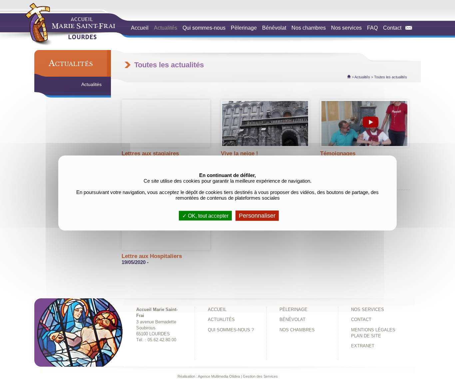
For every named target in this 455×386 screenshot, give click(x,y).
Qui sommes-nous (204, 28)
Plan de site (366, 336)
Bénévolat (274, 28)
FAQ (372, 28)
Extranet (362, 346)
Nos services (346, 28)
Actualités (165, 28)
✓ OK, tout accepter (205, 216)
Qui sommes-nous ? (231, 330)
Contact (394, 28)
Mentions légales (373, 330)
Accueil (140, 28)
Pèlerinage (244, 28)
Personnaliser (257, 215)
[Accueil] (349, 77)
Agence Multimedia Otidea (219, 376)
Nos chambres (308, 28)
